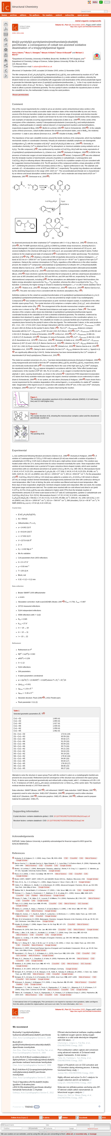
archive (13, 15)
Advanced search (93, 1129)
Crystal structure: (19, 816)
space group (24, 303)
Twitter (65, 1118)
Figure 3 (33, 432)
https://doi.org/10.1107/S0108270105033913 (85, 26)
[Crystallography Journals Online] (89, 2)
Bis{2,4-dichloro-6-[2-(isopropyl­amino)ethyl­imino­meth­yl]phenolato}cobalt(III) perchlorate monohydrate (33, 1072)
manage (93, 1134)
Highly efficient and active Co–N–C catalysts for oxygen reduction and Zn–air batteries (78, 1078)
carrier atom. (84, 783)
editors (23, 15)
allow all (69, 1134)
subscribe (70, 15)
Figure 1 (33, 397)
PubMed (34, 895)
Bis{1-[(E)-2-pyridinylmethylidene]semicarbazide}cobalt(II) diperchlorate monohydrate (31, 1044)
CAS (81, 858)
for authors (34, 15)
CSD (66, 858)
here (80, 1004)
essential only (81, 1134)
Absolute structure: (25, 698)
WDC (107, 2)
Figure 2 (33, 414)
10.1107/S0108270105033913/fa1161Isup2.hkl (65, 821)
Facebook (83, 1118)
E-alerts (46, 1118)
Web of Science (90, 858)
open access (83, 15)
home (4, 15)
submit (59, 15)
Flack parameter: (24, 702)
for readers (48, 15)
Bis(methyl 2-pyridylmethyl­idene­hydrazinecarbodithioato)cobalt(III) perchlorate (32, 1033)
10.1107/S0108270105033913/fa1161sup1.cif (72, 816)
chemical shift (36, 251)
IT (101, 2)
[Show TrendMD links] (99, 1106)
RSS (104, 1118)
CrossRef (73, 858)
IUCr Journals (83, 903)
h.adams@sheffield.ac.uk (42, 67)
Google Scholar (21, 860)
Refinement (22, 650)
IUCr (95, 2)
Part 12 (68, 25)
